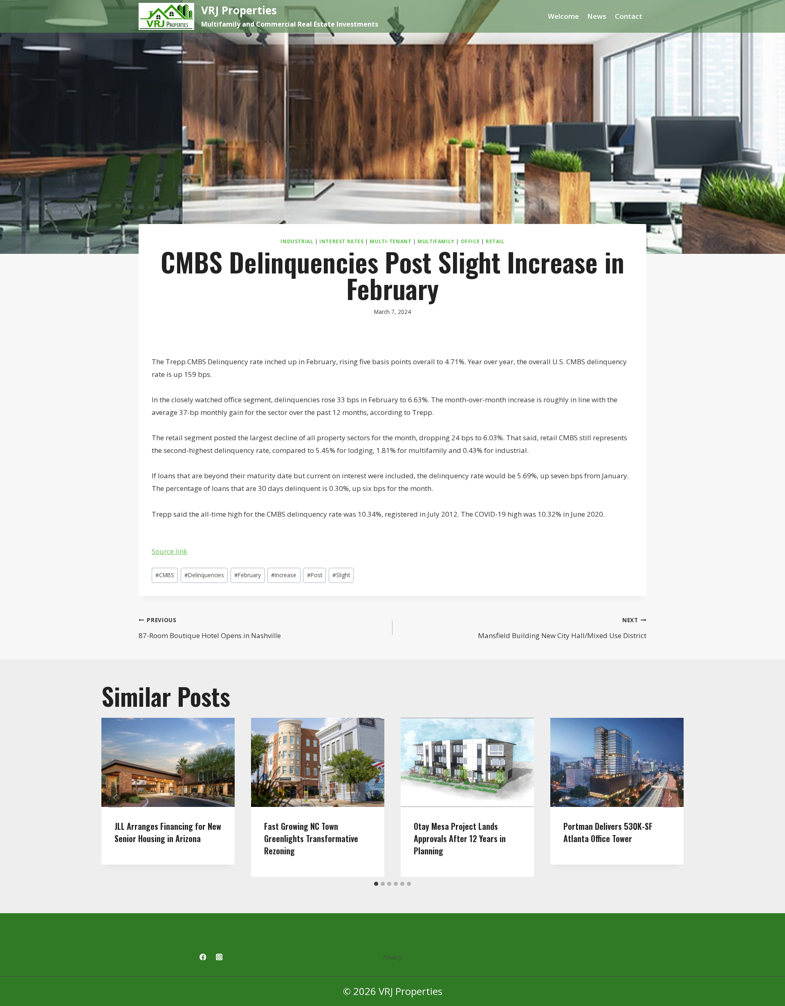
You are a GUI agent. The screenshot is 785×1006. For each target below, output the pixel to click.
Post (314, 575)
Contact (628, 16)
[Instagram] (219, 957)
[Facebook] (202, 957)
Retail (495, 241)
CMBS (164, 575)
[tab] (376, 884)
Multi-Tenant (390, 241)
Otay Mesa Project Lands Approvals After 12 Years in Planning (460, 838)
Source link (169, 551)
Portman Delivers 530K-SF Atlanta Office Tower (608, 832)
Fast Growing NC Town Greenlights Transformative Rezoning (311, 838)
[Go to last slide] (115, 797)
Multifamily (436, 241)
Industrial (296, 241)
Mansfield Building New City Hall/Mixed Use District (562, 628)
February (247, 575)
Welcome (563, 16)
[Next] (670, 797)
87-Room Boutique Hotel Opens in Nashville (210, 628)
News (596, 16)
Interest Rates (341, 241)
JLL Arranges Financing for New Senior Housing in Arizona (167, 832)
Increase (283, 575)
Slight (341, 575)
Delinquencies (204, 575)
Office (470, 241)
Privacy (392, 957)
